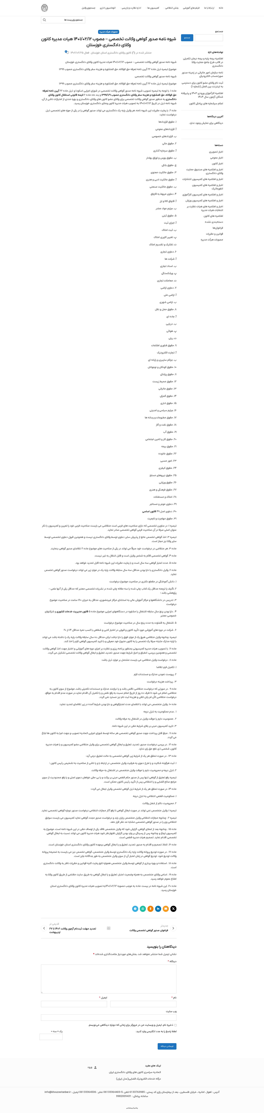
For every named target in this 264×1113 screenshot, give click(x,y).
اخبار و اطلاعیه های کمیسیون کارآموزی (202, 194)
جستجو (219, 31)
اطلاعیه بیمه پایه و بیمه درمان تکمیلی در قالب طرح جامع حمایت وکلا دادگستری (203, 62)
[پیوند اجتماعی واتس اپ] (143, 909)
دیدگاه (172, 961)
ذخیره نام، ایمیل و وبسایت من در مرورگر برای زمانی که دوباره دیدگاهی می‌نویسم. (130, 1025)
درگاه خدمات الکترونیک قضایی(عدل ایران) (138, 1079)
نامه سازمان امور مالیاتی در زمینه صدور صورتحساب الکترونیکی (202, 74)
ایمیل (103, 997)
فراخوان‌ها (218, 228)
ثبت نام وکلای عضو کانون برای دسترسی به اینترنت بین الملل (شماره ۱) (202, 84)
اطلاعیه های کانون (213, 216)
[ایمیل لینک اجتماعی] (166, 909)
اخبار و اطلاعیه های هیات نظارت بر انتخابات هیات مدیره (205, 208)
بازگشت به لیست (109, 928)
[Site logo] (44, 8)
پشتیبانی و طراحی (132, 1108)
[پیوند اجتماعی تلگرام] (135, 909)
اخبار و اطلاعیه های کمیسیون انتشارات (202, 179)
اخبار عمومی (216, 158)
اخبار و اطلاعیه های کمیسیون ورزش (204, 200)
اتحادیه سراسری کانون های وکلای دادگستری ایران (135, 1072)
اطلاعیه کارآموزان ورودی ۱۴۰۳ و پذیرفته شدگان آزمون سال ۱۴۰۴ (202, 95)
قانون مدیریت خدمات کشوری (72, 611)
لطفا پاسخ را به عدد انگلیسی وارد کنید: (156, 1031)
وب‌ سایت (171, 1011)
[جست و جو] (44, 19)
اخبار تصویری (216, 152)
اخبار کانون (217, 163)
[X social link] (173, 909)
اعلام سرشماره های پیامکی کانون (206, 103)
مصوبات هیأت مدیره (212, 239)
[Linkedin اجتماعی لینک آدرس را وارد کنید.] (158, 909)
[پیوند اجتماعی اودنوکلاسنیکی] (150, 909)
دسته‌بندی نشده (214, 222)
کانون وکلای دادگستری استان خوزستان (111, 53)
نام (173, 997)
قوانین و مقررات (214, 234)
